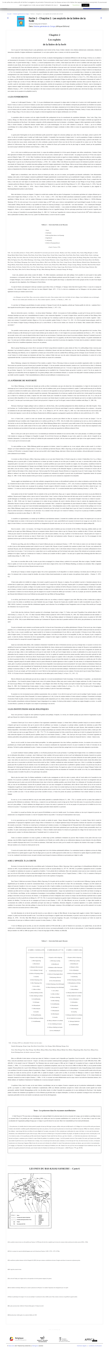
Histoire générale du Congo (21, 14)
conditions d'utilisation (95, 1346)
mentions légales (82, 1346)
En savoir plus (64, 5)
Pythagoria (35, 1346)
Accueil (9, 14)
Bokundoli (11, 1346)
